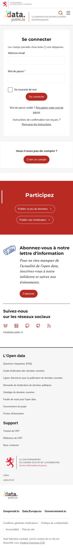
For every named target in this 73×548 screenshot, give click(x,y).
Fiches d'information (13, 413)
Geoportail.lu (11, 511)
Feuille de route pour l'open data (19, 399)
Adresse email (16, 52)
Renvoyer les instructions (36, 124)
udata (6, 475)
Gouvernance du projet (14, 406)
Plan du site (28, 529)
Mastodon (27, 326)
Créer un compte (36, 159)
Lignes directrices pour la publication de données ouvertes (33, 378)
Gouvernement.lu (55, 511)
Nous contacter (11, 445)
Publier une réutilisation (32, 219)
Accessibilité (12, 529)
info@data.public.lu (13, 332)
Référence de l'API (12, 438)
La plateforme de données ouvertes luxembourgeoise (49, 18)
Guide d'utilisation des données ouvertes (24, 370)
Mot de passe (16, 71)
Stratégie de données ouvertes (19, 392)
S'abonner (28, 293)
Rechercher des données (60, 13)
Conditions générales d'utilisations (21, 523)
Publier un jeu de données (33, 208)
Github (38, 326)
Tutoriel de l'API (11, 431)
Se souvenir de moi (25, 89)
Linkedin (16, 326)
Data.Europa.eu (31, 511)
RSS (49, 326)
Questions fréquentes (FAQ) (17, 363)
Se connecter (36, 96)
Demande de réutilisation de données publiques (27, 385)
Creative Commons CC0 (32, 542)
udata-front (8, 480)
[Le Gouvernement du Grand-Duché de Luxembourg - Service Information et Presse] (33, 462)
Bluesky (5, 326)
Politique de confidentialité (54, 523)
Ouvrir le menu (68, 13)
